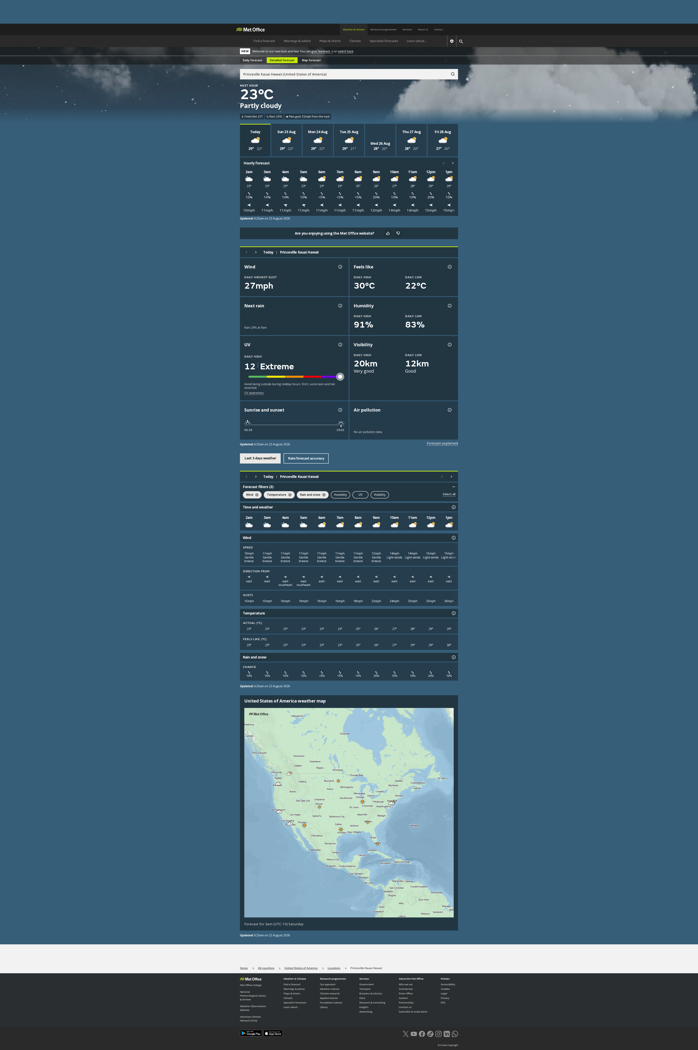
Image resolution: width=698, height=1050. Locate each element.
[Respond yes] (388, 233)
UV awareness (254, 393)
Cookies (445, 989)
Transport (365, 989)
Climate (355, 41)
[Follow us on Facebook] (422, 1033)
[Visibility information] (449, 344)
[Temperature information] (453, 613)
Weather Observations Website (253, 1008)
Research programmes (383, 29)
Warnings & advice (297, 41)
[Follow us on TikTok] (430, 1033)
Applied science (329, 998)
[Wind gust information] (340, 266)
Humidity (340, 495)
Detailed (282, 60)
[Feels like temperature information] (449, 266)
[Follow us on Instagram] (438, 1033)
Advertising (365, 1011)
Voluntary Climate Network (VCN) (250, 1018)
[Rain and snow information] (453, 657)
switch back (345, 51)
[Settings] (451, 41)
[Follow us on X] (405, 1033)
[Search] (451, 73)
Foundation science (331, 1002)
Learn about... (417, 41)
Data (362, 998)
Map (311, 60)
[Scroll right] (453, 163)
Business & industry (370, 993)
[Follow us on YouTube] (414, 1033)
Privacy (445, 998)
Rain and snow (308, 495)
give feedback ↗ (322, 51)
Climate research (330, 993)
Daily (252, 60)
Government (366, 984)
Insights (363, 1007)
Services (407, 29)
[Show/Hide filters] (453, 486)
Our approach (328, 984)
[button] (288, 773)
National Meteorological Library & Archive (253, 995)
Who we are (406, 984)
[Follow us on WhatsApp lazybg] (455, 1033)
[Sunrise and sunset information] (340, 410)
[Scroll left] (443, 163)
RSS (443, 1002)
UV (360, 495)
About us (423, 29)
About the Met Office (411, 978)
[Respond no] (398, 233)
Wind (248, 495)
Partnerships (406, 1002)
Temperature (275, 495)
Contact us (405, 1007)
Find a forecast (264, 41)
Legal (444, 993)
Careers (438, 29)
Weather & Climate (295, 978)
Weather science (329, 989)
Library (324, 1007)
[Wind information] (453, 537)
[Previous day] (246, 252)
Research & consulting (372, 1002)
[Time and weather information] (453, 507)
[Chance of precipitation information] (340, 305)
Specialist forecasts (384, 41)
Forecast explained (442, 443)
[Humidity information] (449, 305)
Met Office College (251, 985)
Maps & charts (330, 41)
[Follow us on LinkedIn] (447, 1033)
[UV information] (340, 344)
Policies (445, 978)
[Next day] (256, 252)
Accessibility (448, 984)
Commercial (406, 989)
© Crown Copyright (448, 1045)
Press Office (406, 993)
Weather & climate (354, 29)
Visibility (380, 495)
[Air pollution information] (449, 410)
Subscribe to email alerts (413, 1011)
